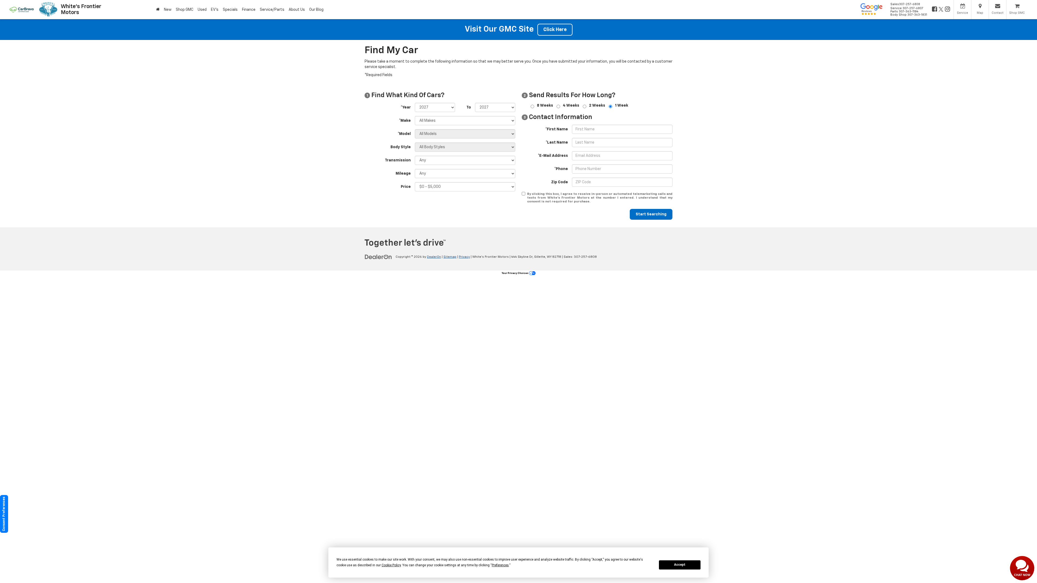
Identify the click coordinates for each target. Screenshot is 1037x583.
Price (406, 187)
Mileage (403, 173)
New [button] (167, 10)
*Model (404, 134)
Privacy (464, 257)
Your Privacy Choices (515, 273)
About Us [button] (297, 10)
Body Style (400, 147)
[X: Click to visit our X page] (940, 10)
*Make (405, 121)
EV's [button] (214, 10)
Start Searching (651, 214)
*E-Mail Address (553, 156)
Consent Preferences (4, 514)
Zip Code (559, 182)
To (468, 107)
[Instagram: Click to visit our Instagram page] (947, 10)
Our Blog (316, 10)
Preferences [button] (500, 565)
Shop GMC (184, 10)
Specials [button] (230, 10)
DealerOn (434, 257)
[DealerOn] (378, 257)
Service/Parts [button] (272, 10)
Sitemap (449, 257)
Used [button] (202, 10)
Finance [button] (248, 10)
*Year (405, 107)
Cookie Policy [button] (391, 565)
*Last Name (557, 142)
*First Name (556, 129)
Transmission (398, 160)
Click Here (555, 29)
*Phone (561, 169)
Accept (679, 565)
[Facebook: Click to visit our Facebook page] (934, 10)
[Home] (158, 9)
